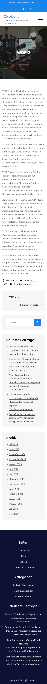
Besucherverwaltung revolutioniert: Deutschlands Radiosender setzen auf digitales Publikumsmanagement (23, 401)
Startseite (24, 550)
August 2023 (15, 464)
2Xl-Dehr (11, 16)
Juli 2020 (13, 508)
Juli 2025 (13, 444)
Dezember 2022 (17, 479)
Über (23, 556)
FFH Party (13, 297)
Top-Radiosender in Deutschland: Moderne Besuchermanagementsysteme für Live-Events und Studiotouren (24, 382)
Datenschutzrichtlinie (23, 567)
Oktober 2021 (16, 494)
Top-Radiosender (22, 284)
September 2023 (17, 459)
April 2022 (14, 489)
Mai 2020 (14, 513)
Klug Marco (11, 280)
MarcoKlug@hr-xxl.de (23, 2)
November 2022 (17, 484)
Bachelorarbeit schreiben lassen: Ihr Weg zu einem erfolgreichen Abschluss (22, 418)
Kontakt (23, 561)
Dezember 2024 (17, 454)
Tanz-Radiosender (23, 590)
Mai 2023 (13, 474)
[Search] (37, 322)
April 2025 (14, 449)
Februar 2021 (16, 504)
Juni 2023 (14, 469)
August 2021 (15, 499)
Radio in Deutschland (23, 585)
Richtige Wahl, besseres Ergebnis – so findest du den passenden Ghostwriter (23, 350)
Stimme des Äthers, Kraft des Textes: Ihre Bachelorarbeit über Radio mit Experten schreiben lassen (23, 631)
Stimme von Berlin (29, 304)
